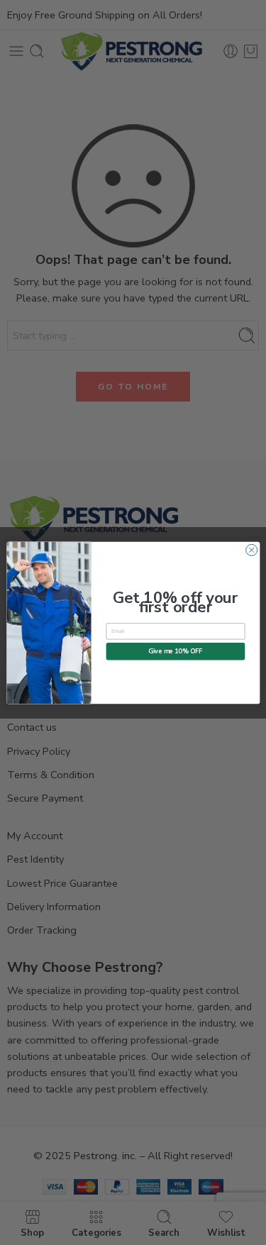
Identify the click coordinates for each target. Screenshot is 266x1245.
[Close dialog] (251, 549)
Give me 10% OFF (175, 650)
